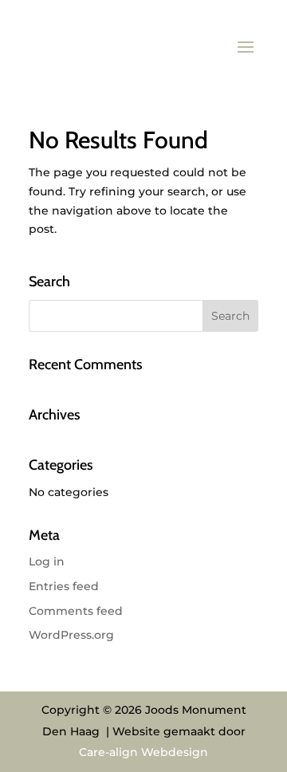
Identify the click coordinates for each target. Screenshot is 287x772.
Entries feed (64, 586)
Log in (47, 561)
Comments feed (76, 611)
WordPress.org (71, 635)
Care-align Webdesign (143, 752)
